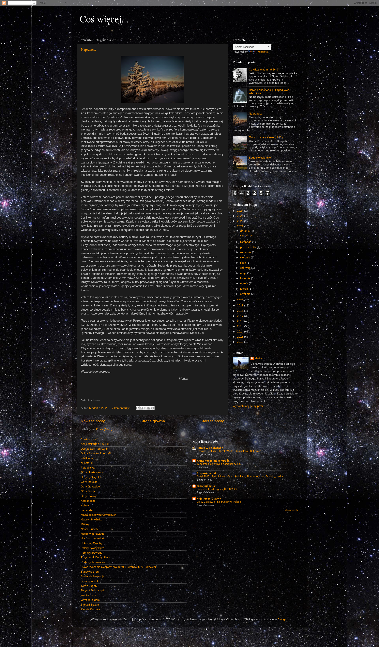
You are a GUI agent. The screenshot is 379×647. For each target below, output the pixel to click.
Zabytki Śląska (90, 604)
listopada (246, 241)
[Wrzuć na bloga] (141, 408)
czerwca (245, 267)
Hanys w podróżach (210, 447)
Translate (262, 51)
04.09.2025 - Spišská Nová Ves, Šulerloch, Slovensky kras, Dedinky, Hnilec (240, 476)
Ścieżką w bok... (91, 581)
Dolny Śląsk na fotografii (96, 453)
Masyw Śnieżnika (91, 519)
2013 (240, 336)
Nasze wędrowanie (92, 533)
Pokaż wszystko (291, 510)
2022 (240, 221)
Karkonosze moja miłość (213, 460)
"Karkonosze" (89, 439)
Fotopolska (88, 467)
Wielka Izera (88, 595)
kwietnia (245, 278)
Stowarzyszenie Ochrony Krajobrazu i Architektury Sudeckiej (118, 566)
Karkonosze (88, 500)
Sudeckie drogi (90, 571)
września (246, 252)
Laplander (87, 510)
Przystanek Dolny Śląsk (95, 557)
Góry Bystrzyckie (91, 477)
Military (85, 524)
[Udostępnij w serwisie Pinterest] (153, 408)
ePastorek (87, 462)
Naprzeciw (88, 49)
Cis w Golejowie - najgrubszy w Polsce (219, 501)
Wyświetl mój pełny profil (248, 406)
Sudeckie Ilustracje (92, 576)
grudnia (245, 230)
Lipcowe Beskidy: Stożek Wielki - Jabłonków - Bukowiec (229, 451)
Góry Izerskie (89, 481)
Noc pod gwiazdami (93, 538)
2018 (240, 310)
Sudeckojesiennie (260, 157)
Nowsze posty (93, 421)
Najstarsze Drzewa (209, 498)
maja (243, 273)
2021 (240, 226)
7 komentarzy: (121, 408)
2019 (240, 305)
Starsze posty (212, 421)
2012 (240, 341)
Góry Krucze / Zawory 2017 (266, 137)
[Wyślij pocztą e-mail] (138, 408)
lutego (244, 288)
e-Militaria (87, 458)
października (248, 247)
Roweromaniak (207, 473)
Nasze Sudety (89, 529)
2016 (240, 321)
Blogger (282, 619)
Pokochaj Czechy (91, 543)
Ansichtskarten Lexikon (95, 443)
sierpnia (245, 257)
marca (244, 283)
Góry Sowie (88, 491)
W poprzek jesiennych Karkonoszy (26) (219, 463)
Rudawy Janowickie (93, 562)
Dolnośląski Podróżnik (94, 448)
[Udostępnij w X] (145, 408)
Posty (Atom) (104, 429)
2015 (240, 326)
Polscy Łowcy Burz (92, 548)
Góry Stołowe (89, 496)
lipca (243, 262)
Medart (259, 358)
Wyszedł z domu (91, 599)
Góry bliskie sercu (92, 472)
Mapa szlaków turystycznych (98, 514)
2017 (240, 316)
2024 (240, 210)
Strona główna (153, 421)
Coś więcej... (104, 18)
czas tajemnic (206, 486)
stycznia (245, 293)
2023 (240, 215)
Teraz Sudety (89, 585)
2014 (240, 331)
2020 (240, 300)
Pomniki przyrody (91, 552)
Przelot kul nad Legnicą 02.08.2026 (217, 489)
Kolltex (85, 505)
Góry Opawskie (90, 486)
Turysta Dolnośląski (93, 590)
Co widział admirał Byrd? (264, 69)
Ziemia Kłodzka (90, 609)
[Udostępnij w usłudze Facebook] (149, 408)
